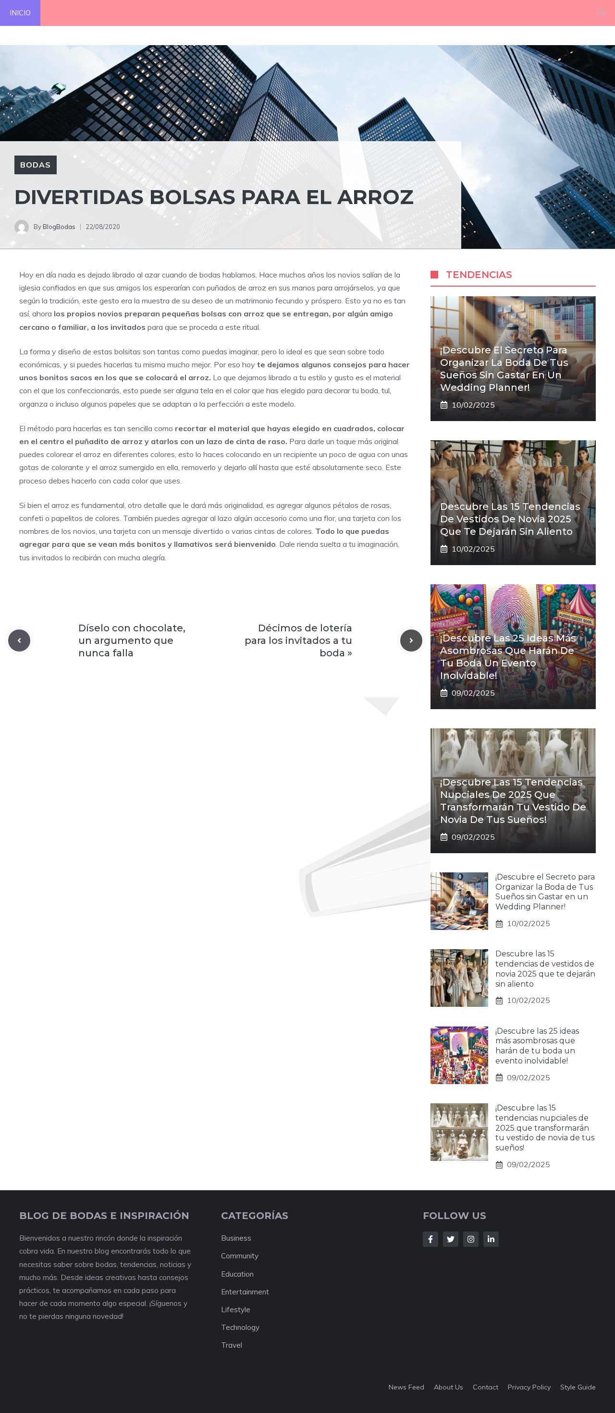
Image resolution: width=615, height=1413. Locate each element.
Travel (231, 1345)
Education (237, 1274)
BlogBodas (59, 226)
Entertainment (245, 1291)
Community (239, 1255)
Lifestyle (235, 1309)
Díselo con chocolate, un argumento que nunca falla (131, 640)
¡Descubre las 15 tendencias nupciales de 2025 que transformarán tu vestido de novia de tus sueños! (544, 1127)
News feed (406, 1387)
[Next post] (411, 640)
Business (236, 1238)
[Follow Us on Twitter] (450, 1239)
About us (448, 1387)
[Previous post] (19, 640)
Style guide (578, 1387)
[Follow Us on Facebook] (430, 1239)
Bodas (35, 164)
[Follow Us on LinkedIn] (491, 1239)
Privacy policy (529, 1387)
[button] (602, 13)
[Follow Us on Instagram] (471, 1239)
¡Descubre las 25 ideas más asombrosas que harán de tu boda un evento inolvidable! (537, 1046)
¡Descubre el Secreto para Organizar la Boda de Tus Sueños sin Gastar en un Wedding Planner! (545, 891)
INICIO (20, 12)
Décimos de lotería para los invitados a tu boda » (298, 640)
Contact (485, 1387)
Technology (240, 1327)
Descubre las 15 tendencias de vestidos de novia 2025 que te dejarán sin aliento (510, 519)
